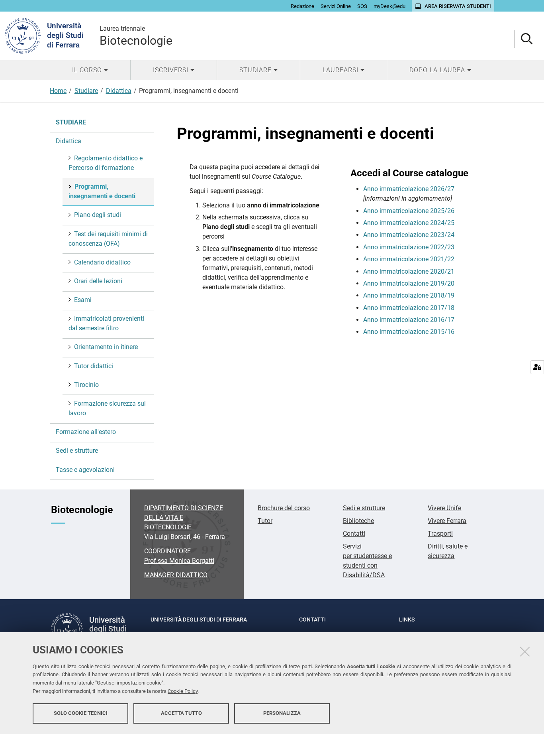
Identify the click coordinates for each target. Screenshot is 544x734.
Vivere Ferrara (447, 521)
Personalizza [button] (282, 713)
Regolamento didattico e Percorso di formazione (105, 163)
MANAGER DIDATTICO (175, 575)
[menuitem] (90, 70)
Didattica (118, 91)
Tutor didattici (93, 366)
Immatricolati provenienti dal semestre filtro (106, 323)
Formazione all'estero (86, 432)
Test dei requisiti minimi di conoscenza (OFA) (108, 238)
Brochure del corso (284, 508)
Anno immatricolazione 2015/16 (408, 331)
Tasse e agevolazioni (85, 470)
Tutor (265, 521)
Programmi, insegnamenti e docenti (101, 191)
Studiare (86, 91)
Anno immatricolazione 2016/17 (408, 320)
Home (58, 91)
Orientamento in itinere (106, 347)
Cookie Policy (183, 691)
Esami (83, 300)
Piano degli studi (97, 215)
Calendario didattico (102, 262)
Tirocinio (86, 385)
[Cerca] (527, 39)
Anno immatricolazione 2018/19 (408, 295)
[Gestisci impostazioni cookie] (537, 367)
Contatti (354, 533)
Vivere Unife (444, 508)
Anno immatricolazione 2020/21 (408, 271)
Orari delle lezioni (98, 281)
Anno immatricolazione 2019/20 (408, 283)
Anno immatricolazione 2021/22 (408, 259)
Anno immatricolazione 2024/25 (408, 223)
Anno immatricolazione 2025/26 (408, 211)
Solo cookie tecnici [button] (81, 713)
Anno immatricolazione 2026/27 (408, 189)
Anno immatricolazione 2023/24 (408, 235)
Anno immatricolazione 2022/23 (408, 247)
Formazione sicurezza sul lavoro (107, 408)
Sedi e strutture (77, 450)
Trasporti (440, 533)
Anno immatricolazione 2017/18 (408, 308)
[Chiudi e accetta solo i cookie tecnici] (525, 651)
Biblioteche (358, 521)
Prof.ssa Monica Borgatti (179, 560)
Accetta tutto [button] (181, 713)
